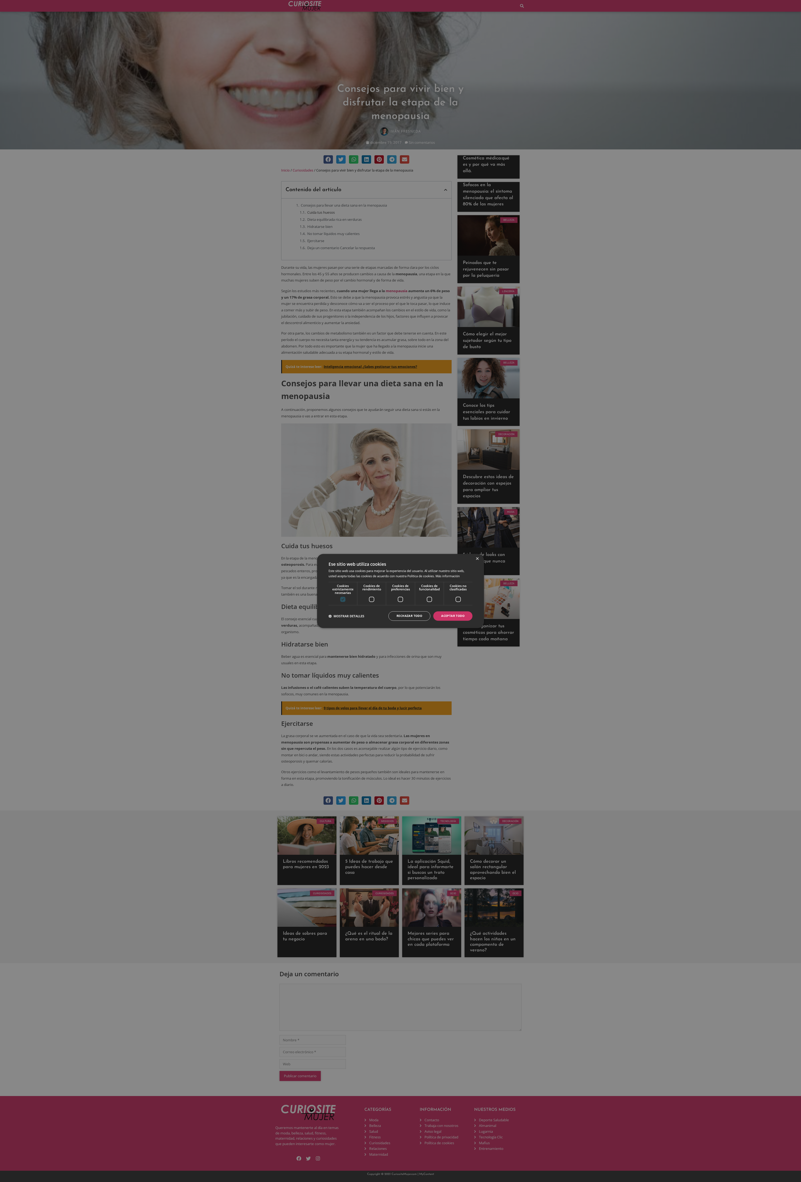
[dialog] (400, 591)
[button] (346, 616)
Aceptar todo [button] (453, 616)
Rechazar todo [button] (409, 616)
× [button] (477, 558)
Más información (448, 576)
